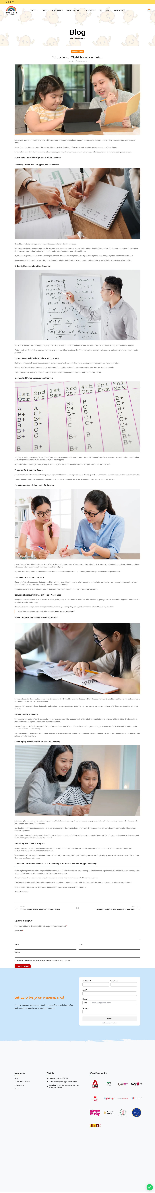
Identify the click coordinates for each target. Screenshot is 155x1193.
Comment (19, 931)
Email (80, 944)
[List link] (29, 1078)
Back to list (77, 908)
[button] (150, 1187)
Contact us (19, 892)
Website (17, 952)
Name (17, 944)
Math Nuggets (80, 38)
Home (71, 38)
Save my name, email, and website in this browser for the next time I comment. (44, 960)
